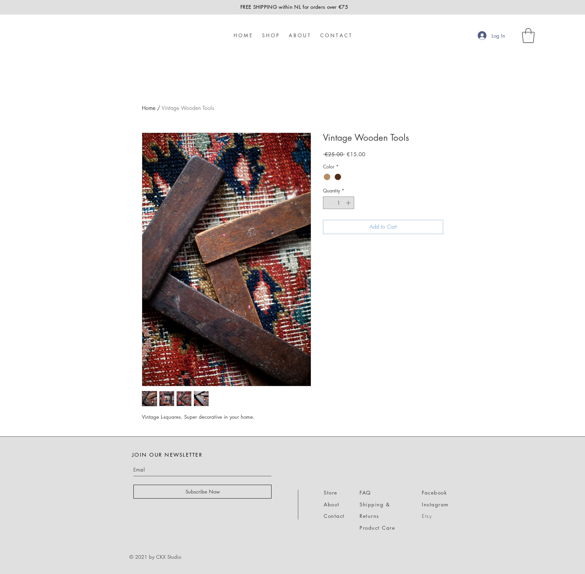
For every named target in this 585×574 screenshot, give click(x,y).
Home (148, 108)
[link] (528, 35)
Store (331, 492)
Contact (334, 516)
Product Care (377, 528)
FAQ (365, 492)
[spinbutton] (338, 203)
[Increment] (349, 203)
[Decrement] (328, 203)
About (332, 504)
